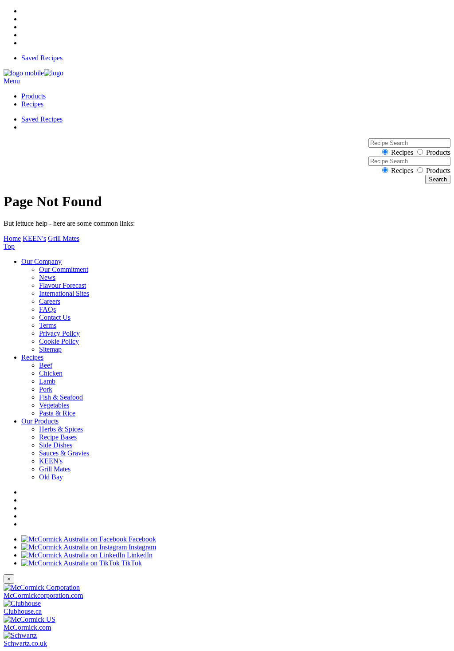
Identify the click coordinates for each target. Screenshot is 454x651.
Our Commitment (63, 269)
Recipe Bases (58, 437)
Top (9, 246)
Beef (45, 365)
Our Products (40, 421)
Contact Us (54, 317)
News (47, 277)
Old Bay (51, 477)
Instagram (141, 547)
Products (33, 96)
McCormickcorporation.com (43, 595)
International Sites (64, 293)
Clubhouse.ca (23, 611)
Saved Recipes (42, 58)
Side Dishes (55, 445)
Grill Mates (63, 238)
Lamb (47, 381)
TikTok (131, 563)
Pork (45, 389)
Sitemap (50, 349)
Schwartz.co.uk (25, 643)
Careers (49, 301)
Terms (47, 325)
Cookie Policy (59, 341)
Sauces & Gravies (64, 453)
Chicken (51, 373)
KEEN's (34, 238)
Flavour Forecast (62, 285)
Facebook (141, 539)
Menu (12, 81)
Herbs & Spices (61, 429)
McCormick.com (27, 627)
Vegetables (54, 405)
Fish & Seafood (61, 397)
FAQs (47, 309)
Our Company (41, 261)
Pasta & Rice (57, 413)
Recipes (32, 104)
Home (12, 238)
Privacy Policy (59, 333)
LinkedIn (139, 555)
